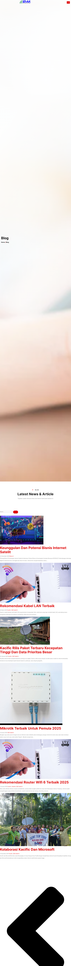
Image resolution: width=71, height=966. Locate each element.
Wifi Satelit (14, 610)
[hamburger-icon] (68, 2)
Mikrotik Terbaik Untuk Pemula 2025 (30, 728)
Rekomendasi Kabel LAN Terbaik (27, 606)
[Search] (15, 512)
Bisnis (11, 556)
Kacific (9, 610)
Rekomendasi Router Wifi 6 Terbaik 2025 (34, 782)
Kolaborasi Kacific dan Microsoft (27, 849)
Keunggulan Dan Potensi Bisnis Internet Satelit (33, 550)
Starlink (14, 786)
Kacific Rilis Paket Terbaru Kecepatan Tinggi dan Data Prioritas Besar (31, 650)
